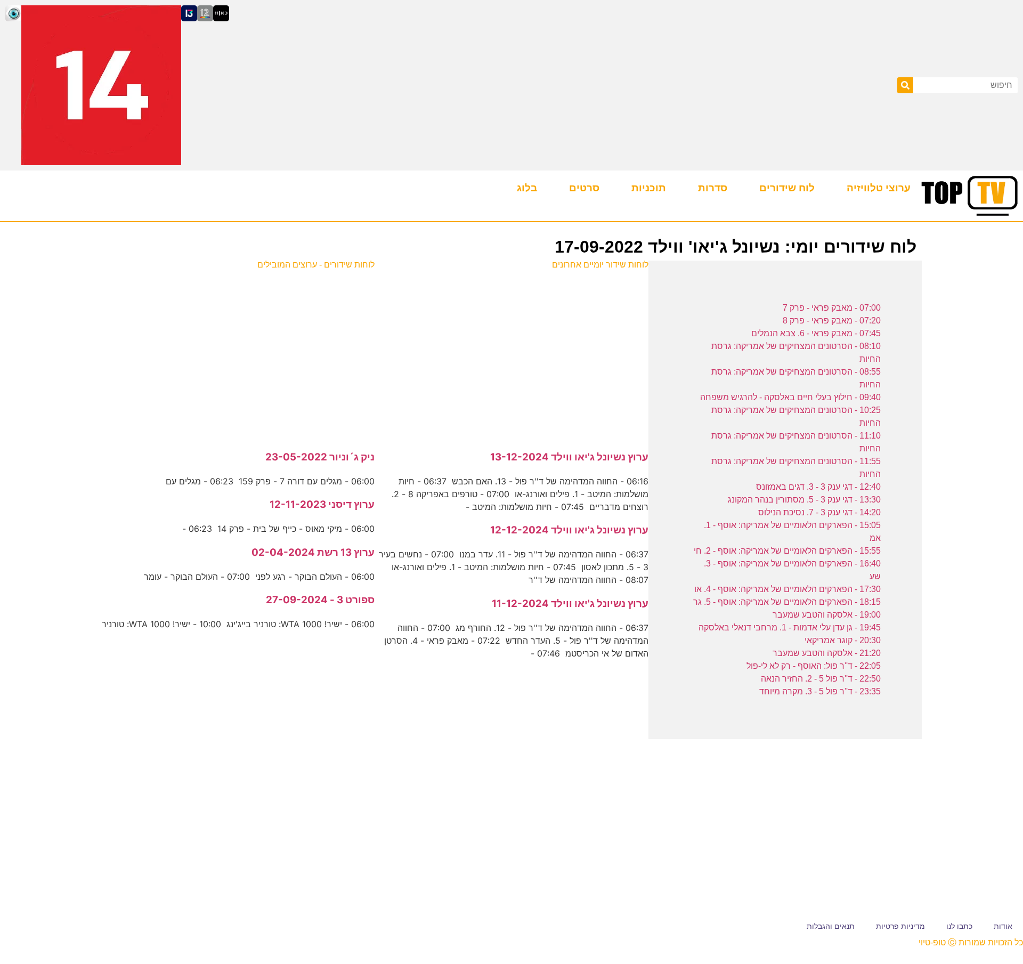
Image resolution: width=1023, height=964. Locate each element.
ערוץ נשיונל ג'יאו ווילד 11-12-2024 (570, 603)
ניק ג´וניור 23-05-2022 (320, 457)
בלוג (527, 187)
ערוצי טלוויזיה (879, 187)
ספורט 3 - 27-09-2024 (320, 600)
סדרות (712, 187)
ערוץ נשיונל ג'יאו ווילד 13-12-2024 (569, 457)
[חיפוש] (905, 85)
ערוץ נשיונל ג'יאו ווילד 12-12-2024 (569, 530)
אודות (1003, 926)
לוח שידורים (787, 187)
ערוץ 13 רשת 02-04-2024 (313, 552)
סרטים (584, 187)
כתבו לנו (959, 926)
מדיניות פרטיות (900, 926)
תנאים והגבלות (831, 926)
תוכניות (648, 187)
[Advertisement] (511, 354)
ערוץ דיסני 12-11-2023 (322, 504)
